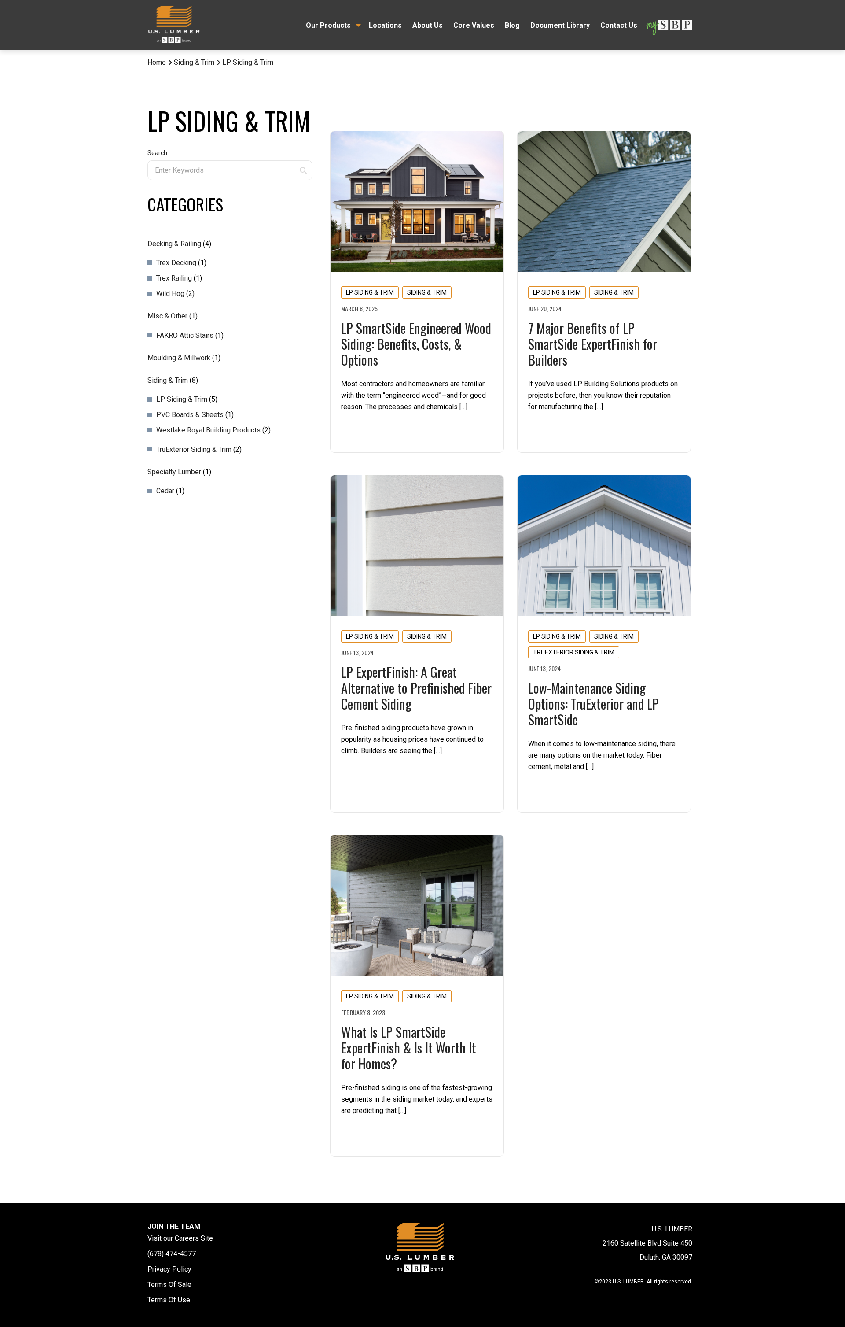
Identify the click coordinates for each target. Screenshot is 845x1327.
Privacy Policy (169, 1269)
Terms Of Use (168, 1300)
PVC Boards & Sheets (190, 414)
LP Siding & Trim (181, 399)
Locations (385, 25)
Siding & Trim (194, 62)
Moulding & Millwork (178, 358)
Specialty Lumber (174, 472)
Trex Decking (176, 263)
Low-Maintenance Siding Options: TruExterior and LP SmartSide (593, 704)
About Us (427, 25)
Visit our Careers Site (180, 1238)
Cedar (165, 491)
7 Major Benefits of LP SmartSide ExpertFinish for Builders (592, 344)
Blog (512, 25)
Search (157, 152)
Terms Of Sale (169, 1284)
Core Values (473, 25)
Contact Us (618, 25)
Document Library (560, 25)
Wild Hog (170, 293)
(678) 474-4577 (171, 1253)
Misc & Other (167, 316)
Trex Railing (174, 278)
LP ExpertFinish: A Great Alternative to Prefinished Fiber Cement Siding (416, 688)
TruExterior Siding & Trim (193, 449)
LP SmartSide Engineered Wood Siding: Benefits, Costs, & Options (416, 344)
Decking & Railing (174, 244)
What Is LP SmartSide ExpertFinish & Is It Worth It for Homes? (408, 1048)
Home (156, 62)
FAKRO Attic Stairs (184, 335)
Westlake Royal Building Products (208, 430)
